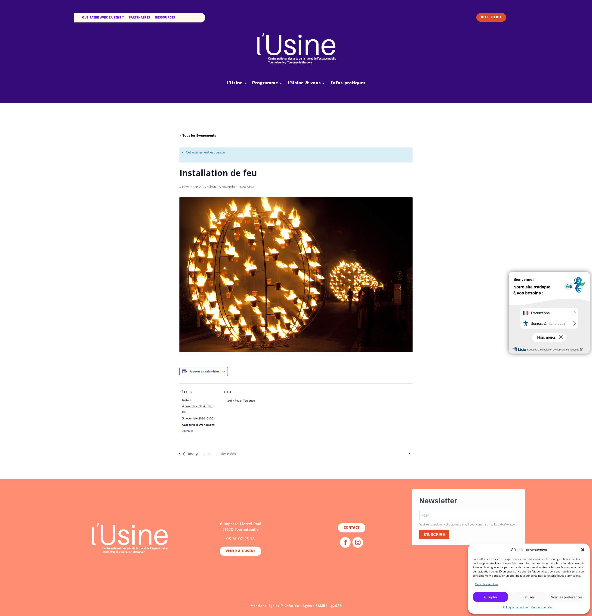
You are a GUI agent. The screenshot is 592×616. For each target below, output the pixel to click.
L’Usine (234, 83)
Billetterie (491, 17)
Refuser (528, 597)
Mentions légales (542, 607)
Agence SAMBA (315, 606)
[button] (582, 549)
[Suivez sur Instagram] (357, 542)
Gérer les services (486, 584)
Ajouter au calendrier (204, 371)
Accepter (490, 597)
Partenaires (139, 17)
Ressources (165, 17)
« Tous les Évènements (197, 135)
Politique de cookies (515, 607)
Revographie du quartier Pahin (211, 453)
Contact (352, 527)
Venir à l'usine (240, 551)
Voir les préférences (567, 597)
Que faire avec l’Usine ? (103, 17)
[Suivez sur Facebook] (345, 542)
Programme (265, 83)
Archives (187, 431)
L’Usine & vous (304, 83)
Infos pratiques (348, 83)
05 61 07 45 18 (240, 539)
